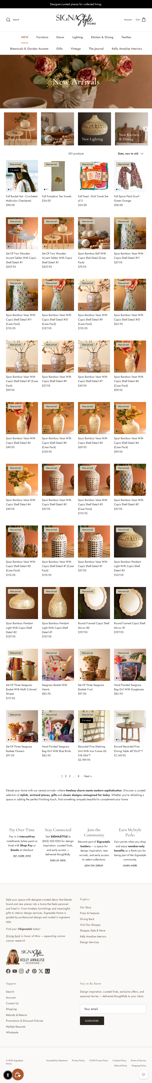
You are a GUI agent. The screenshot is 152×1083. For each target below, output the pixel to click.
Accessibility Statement (56, 1060)
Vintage (76, 48)
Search (10, 992)
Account (10, 998)
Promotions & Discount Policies (24, 1021)
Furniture (42, 37)
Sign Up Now (58, 860)
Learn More (130, 865)
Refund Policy (120, 1065)
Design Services (89, 942)
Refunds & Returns (16, 1015)
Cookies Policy (119, 1060)
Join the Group (94, 865)
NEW (24, 37)
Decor (60, 37)
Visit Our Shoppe (90, 925)
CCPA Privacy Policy (98, 1060)
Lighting (77, 37)
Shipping (11, 1009)
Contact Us (12, 1003)
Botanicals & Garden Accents (29, 48)
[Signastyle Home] (76, 19)
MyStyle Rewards (16, 1027)
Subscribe (92, 1021)
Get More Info (22, 855)
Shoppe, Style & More (92, 930)
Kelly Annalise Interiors (127, 48)
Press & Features (89, 913)
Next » (88, 776)
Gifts (59, 48)
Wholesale (12, 1032)
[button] (8, 1075)
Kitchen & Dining (102, 37)
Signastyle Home (14, 1062)
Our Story (85, 907)
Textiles (126, 37)
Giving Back (87, 919)
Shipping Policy (139, 1065)
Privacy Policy (78, 1060)
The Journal (96, 48)
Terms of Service (138, 1060)
